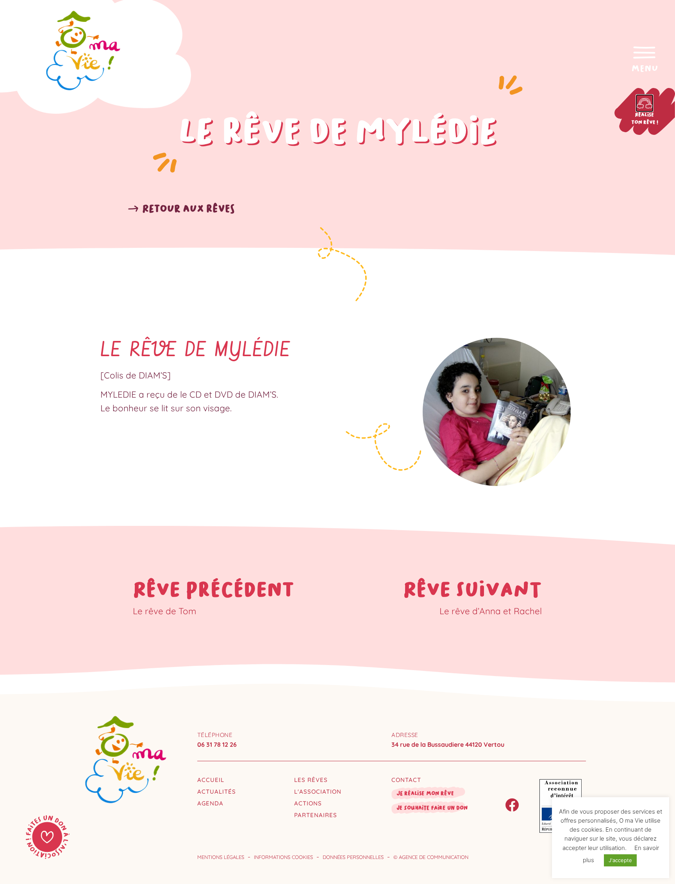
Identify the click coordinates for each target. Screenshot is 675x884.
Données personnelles (353, 857)
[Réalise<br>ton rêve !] (644, 103)
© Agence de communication (430, 857)
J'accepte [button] (620, 860)
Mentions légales (220, 857)
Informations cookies (283, 857)
